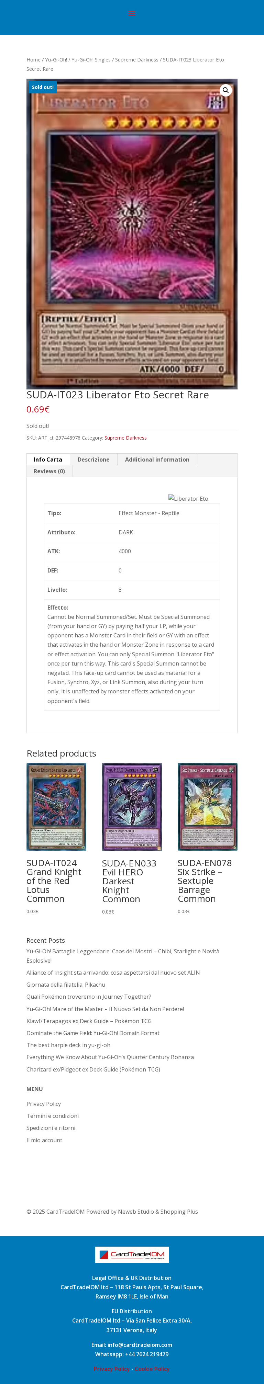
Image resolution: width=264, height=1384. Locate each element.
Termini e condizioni (52, 1116)
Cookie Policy (152, 1369)
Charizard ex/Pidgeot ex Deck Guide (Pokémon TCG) (93, 1069)
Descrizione (94, 459)
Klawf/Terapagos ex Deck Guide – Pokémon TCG (89, 1021)
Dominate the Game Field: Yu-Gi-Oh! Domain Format (93, 1033)
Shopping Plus (179, 1211)
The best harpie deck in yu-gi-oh (68, 1045)
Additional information (157, 459)
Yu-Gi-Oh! (56, 59)
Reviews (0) (49, 471)
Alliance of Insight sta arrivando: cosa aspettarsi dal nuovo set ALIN (113, 972)
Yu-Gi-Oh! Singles (91, 59)
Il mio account (44, 1140)
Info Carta (48, 459)
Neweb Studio (136, 1211)
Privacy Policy (43, 1104)
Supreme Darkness (136, 59)
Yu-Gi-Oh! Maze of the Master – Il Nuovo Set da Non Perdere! (105, 1009)
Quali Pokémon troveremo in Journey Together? (88, 996)
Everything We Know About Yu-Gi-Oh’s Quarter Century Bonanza (110, 1057)
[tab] (48, 459)
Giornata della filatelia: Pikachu (65, 984)
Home (33, 59)
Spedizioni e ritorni (50, 1128)
